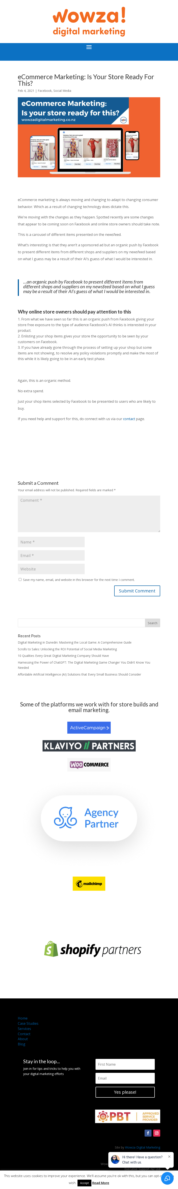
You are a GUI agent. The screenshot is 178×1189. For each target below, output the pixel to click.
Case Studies (28, 1023)
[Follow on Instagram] (156, 1133)
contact (129, 418)
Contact (24, 1033)
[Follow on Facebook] (148, 1133)
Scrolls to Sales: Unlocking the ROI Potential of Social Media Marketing (67, 649)
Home (23, 1018)
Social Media (62, 91)
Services (24, 1028)
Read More (100, 1183)
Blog (21, 1044)
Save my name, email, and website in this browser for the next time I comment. (79, 580)
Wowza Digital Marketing (142, 1147)
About (23, 1038)
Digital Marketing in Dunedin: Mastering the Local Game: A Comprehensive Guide (75, 642)
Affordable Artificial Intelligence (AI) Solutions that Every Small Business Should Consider (79, 674)
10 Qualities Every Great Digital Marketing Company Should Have (63, 656)
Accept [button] (84, 1183)
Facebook (45, 91)
